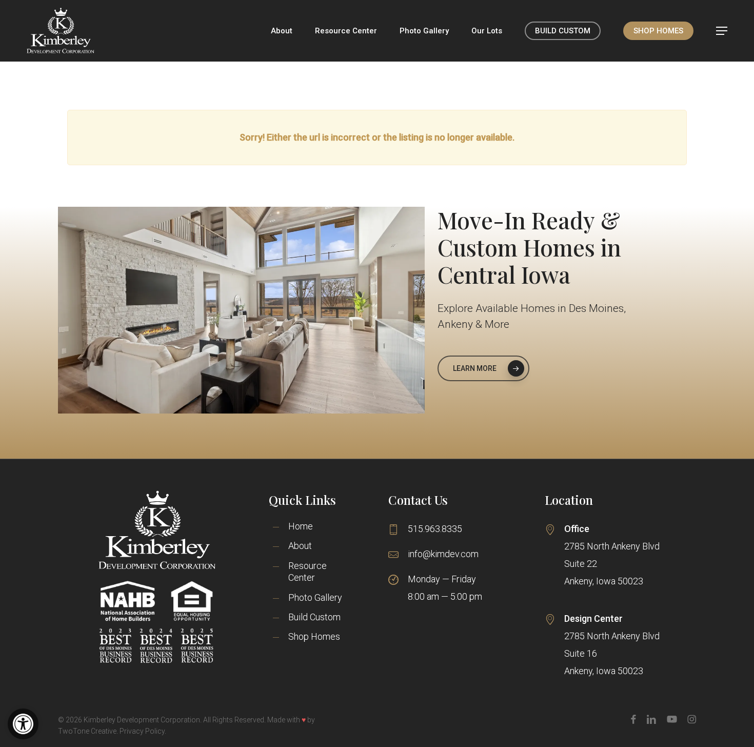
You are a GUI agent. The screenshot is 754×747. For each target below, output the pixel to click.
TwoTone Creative (87, 731)
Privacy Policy (142, 731)
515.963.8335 (435, 528)
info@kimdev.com (443, 553)
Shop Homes (314, 636)
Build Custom (314, 617)
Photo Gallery (315, 597)
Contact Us (418, 500)
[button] (23, 724)
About (300, 545)
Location (569, 500)
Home (300, 526)
